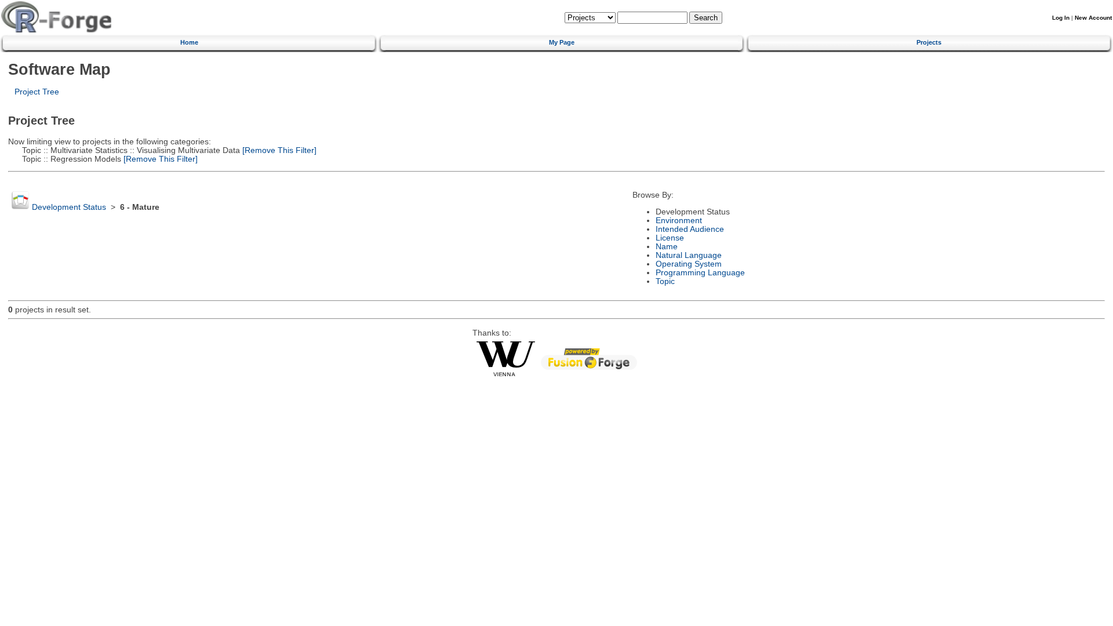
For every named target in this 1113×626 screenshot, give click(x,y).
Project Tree (36, 92)
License (670, 238)
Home (189, 42)
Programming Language (700, 272)
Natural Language (689, 255)
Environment (679, 220)
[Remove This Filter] (278, 150)
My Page (561, 42)
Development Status (69, 207)
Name (667, 246)
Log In (1061, 17)
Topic (665, 281)
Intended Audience (690, 229)
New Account (1093, 17)
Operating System (689, 264)
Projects (928, 42)
